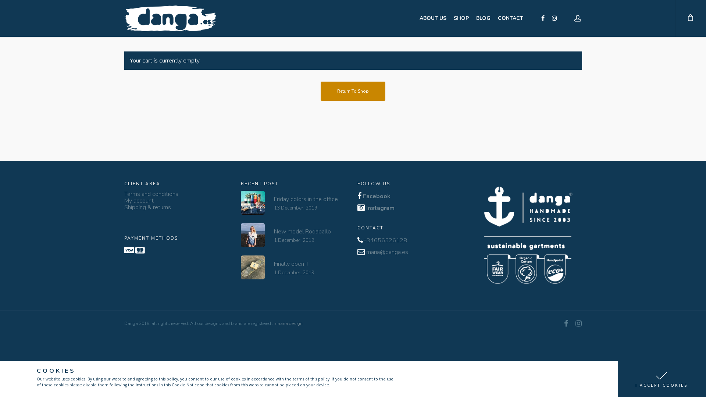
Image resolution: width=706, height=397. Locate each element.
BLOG (483, 18)
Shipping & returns (147, 207)
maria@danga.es (387, 252)
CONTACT (510, 18)
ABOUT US (433, 18)
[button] (662, 379)
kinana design (288, 323)
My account (139, 201)
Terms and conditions (151, 194)
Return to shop (353, 91)
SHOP (461, 18)
